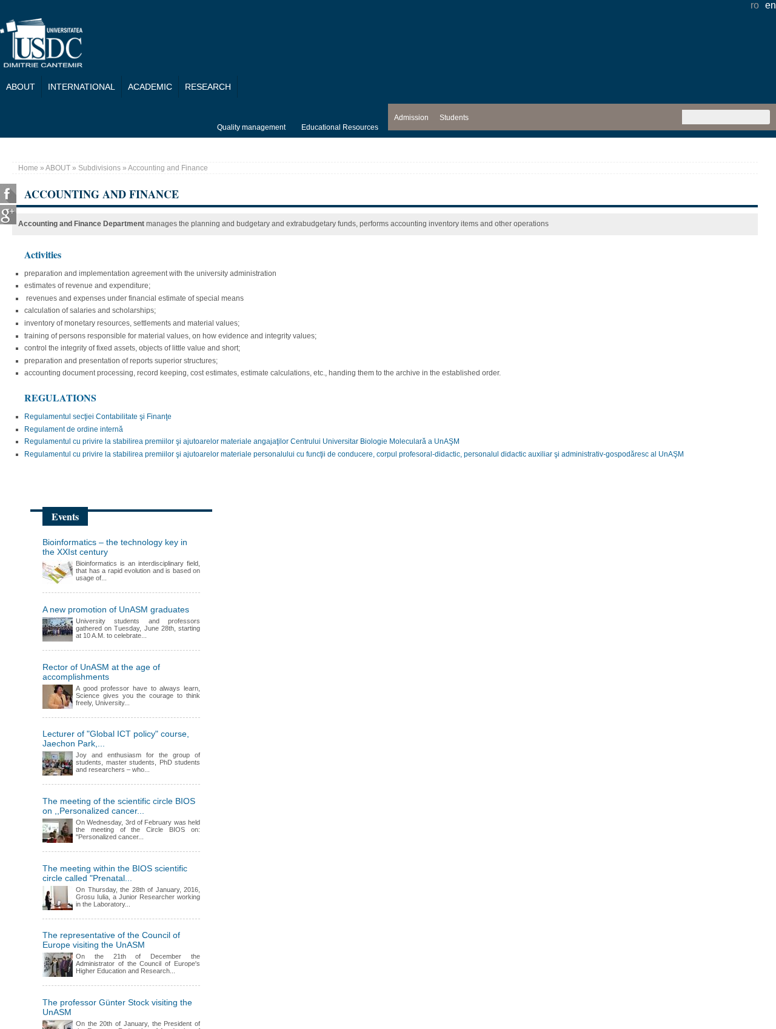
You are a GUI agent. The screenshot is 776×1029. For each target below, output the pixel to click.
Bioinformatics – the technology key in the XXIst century (114, 547)
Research (208, 87)
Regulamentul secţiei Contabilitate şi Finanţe (98, 416)
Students (454, 117)
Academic (150, 87)
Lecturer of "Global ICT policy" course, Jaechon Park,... (115, 738)
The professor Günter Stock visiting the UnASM (117, 1007)
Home (28, 168)
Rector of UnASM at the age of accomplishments (101, 672)
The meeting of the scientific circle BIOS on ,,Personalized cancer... (118, 806)
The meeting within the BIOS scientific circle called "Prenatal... (114, 873)
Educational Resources (339, 127)
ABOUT (20, 87)
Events (65, 516)
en (770, 5)
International (81, 87)
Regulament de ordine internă (73, 429)
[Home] (41, 64)
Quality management (251, 127)
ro (755, 5)
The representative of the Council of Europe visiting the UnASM (111, 940)
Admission (411, 117)
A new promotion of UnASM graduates (115, 609)
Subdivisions (99, 168)
